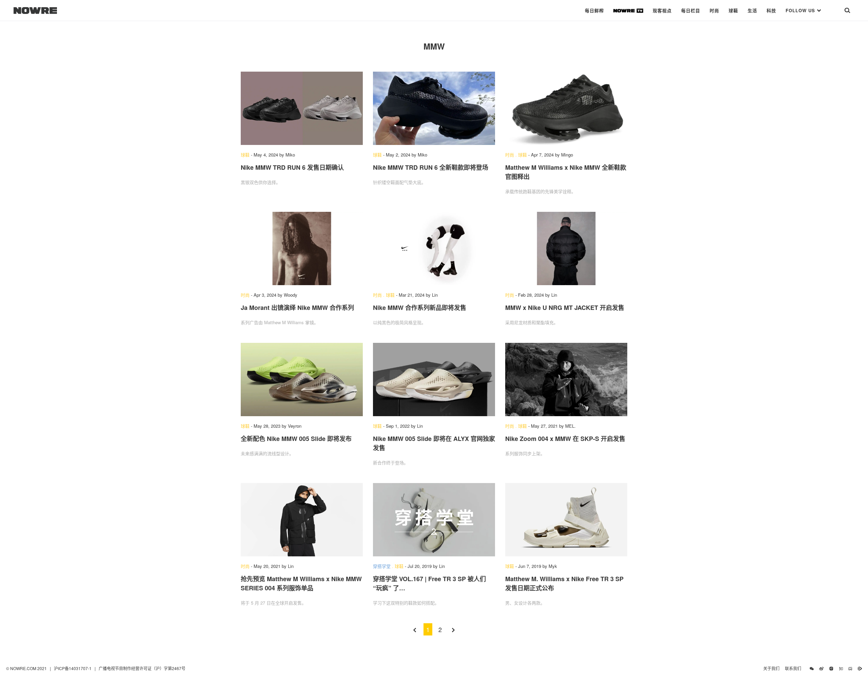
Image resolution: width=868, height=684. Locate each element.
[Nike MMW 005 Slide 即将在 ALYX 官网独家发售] (434, 379)
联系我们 (794, 668)
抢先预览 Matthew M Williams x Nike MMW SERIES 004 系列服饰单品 (301, 583)
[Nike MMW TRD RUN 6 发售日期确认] (302, 108)
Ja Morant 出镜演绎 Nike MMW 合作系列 (297, 307)
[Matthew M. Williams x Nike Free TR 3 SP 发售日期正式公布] (566, 519)
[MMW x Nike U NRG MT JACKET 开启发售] (566, 248)
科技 (771, 10)
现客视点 (662, 10)
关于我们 (771, 668)
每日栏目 (690, 10)
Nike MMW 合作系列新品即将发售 (419, 307)
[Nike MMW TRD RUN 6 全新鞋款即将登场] (434, 108)
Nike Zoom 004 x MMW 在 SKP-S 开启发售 (565, 438)
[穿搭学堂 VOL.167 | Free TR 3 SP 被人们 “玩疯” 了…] (434, 519)
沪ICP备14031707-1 (73, 668)
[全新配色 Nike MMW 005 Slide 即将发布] (302, 379)
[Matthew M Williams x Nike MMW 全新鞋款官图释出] (566, 108)
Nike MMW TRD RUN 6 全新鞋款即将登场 (430, 167)
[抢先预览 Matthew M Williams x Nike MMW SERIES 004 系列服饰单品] (302, 519)
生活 (752, 10)
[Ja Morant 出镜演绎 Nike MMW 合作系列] (302, 248)
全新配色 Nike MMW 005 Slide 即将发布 (296, 438)
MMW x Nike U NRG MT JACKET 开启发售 (564, 307)
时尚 (714, 10)
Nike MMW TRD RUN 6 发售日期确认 (292, 167)
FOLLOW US (801, 10)
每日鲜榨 (594, 10)
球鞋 (733, 10)
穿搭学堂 (382, 566)
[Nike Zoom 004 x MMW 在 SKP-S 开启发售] (566, 379)
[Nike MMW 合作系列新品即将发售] (434, 248)
